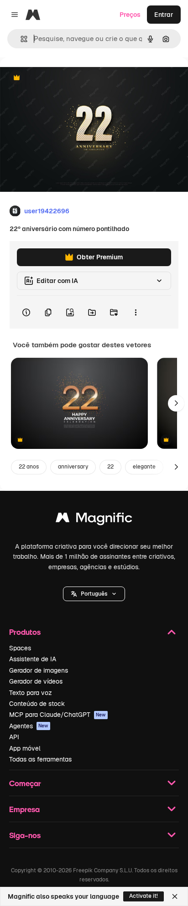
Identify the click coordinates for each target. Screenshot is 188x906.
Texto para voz (30, 693)
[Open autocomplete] (20, 39)
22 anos (29, 466)
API (14, 737)
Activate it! (143, 896)
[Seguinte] (176, 403)
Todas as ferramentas (40, 759)
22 (110, 466)
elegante (144, 466)
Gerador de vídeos (36, 681)
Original (58, 78)
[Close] (174, 896)
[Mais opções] (135, 312)
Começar (25, 783)
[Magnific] (94, 520)
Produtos (25, 632)
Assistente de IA (32, 659)
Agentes (28, 726)
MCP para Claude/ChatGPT (57, 714)
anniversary (73, 466)
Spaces (20, 648)
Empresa (24, 809)
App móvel (25, 748)
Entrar (163, 14)
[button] (94, 594)
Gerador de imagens (38, 670)
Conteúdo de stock (37, 704)
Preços (130, 14)
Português (94, 593)
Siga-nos (25, 835)
